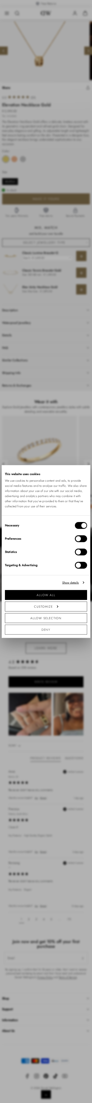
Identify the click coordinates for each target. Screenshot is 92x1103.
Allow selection (46, 618)
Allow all (46, 595)
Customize (43, 606)
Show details (70, 582)
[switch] (81, 538)
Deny (46, 630)
